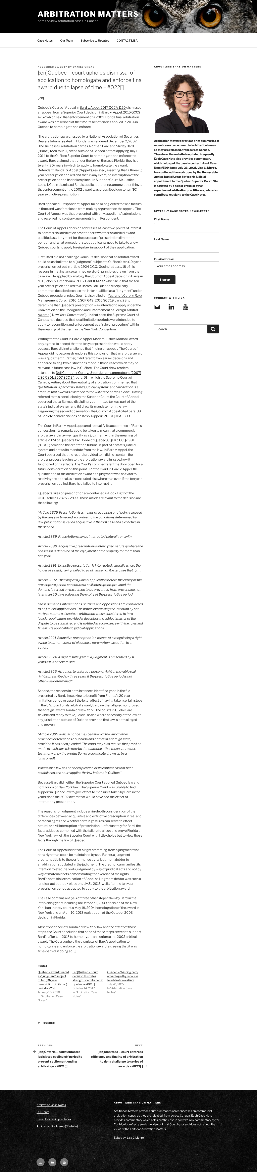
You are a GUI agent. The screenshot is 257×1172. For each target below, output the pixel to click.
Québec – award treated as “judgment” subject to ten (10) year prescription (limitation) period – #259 (53, 980)
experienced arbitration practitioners (179, 190)
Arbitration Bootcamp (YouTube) (57, 1126)
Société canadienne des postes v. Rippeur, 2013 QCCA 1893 (86, 416)
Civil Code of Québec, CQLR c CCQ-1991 (104, 440)
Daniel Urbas (84, 66)
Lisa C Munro (135, 1137)
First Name (161, 219)
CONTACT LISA (127, 40)
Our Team (66, 40)
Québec (49, 1023)
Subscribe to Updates (95, 40)
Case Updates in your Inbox (54, 1119)
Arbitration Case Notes (51, 1105)
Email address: (164, 259)
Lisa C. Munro (207, 167)
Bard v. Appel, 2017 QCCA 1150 (103, 107)
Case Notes (45, 40)
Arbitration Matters (88, 14)
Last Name (161, 239)
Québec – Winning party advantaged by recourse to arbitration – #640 (122, 976)
